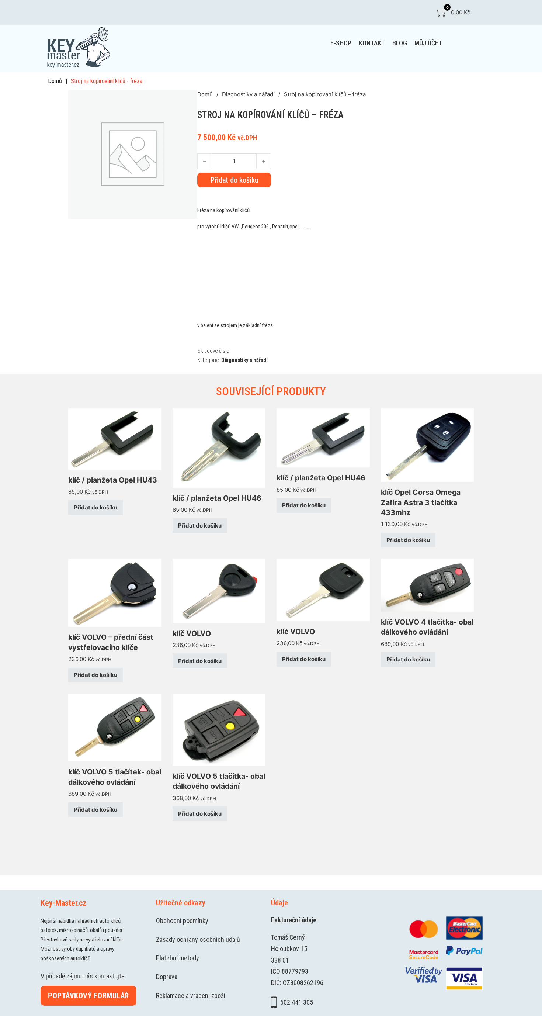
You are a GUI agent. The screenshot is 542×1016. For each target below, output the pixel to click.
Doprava (166, 977)
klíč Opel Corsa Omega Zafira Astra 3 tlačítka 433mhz (421, 502)
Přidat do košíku (95, 507)
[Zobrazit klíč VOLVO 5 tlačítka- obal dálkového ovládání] (219, 729)
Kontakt (372, 43)
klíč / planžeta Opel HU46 (217, 498)
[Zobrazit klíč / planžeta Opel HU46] (219, 447)
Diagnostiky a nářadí (248, 94)
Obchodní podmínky (182, 921)
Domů (55, 80)
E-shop (340, 43)
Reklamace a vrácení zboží (190, 995)
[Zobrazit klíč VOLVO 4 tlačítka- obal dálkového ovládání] (427, 584)
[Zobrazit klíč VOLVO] (219, 590)
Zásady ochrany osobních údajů (198, 939)
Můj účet (428, 43)
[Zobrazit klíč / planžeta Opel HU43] (114, 438)
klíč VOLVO (192, 633)
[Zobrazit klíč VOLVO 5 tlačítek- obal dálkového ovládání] (114, 726)
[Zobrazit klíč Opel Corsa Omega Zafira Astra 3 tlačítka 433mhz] (427, 444)
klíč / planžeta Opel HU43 (112, 480)
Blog (399, 43)
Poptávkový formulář (88, 995)
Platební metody (177, 958)
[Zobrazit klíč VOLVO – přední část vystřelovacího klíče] (114, 592)
